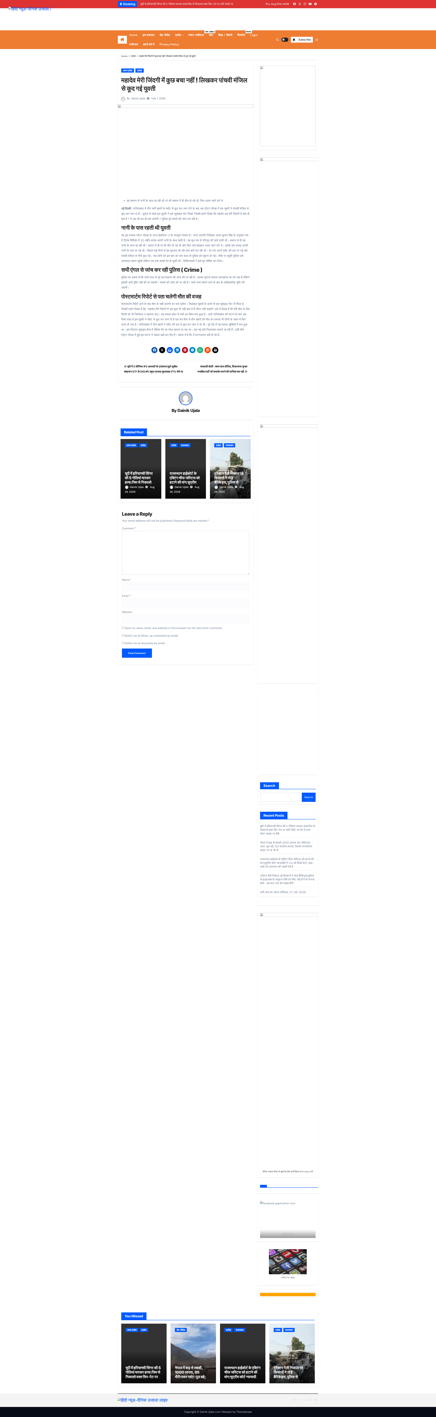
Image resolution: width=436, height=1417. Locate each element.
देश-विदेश (165, 35)
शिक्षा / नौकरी (225, 35)
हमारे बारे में (148, 44)
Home (133, 35)
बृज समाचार (149, 35)
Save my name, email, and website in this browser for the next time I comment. (173, 628)
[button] (316, 39)
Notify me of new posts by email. (145, 643)
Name (126, 580)
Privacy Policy (169, 44)
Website (127, 612)
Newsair (227, 1412)
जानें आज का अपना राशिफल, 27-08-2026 (283, 892)
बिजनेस (242, 34)
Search (269, 786)
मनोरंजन (133, 44)
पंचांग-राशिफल (197, 34)
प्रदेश (178, 35)
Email (126, 596)
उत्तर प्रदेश (127, 70)
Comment (129, 528)
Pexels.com (288, 1233)
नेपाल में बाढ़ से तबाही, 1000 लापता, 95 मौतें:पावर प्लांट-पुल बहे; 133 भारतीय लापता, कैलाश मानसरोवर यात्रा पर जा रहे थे (286, 846)
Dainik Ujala (138, 98)
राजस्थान (185, 445)
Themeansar (244, 1412)
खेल (211, 35)
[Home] (122, 40)
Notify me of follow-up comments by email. (151, 635)
